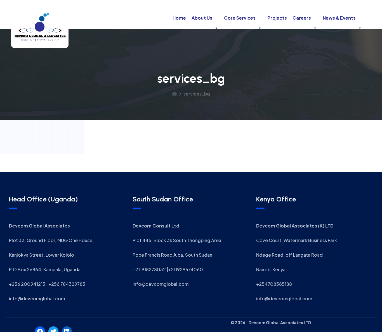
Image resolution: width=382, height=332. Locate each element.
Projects (277, 18)
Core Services (240, 18)
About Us (202, 18)
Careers (302, 18)
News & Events (339, 18)
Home (179, 18)
